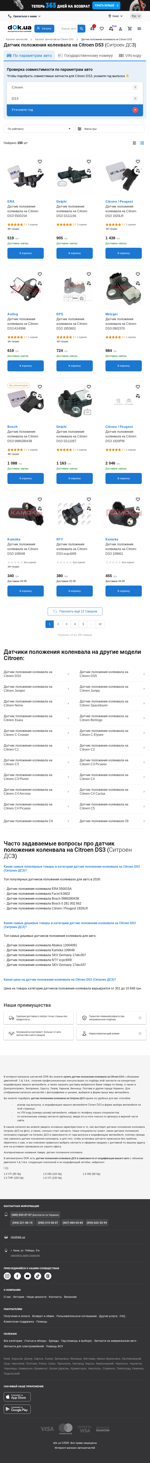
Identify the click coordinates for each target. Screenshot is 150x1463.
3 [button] (66, 624)
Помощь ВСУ (54, 1346)
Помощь (41, 1321)
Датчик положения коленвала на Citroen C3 (28, 762)
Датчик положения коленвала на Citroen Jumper (28, 688)
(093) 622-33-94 (97, 1222)
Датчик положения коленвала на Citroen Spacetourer (104, 703)
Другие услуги (108, 1316)
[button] (44, 29)
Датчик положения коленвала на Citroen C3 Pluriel (28, 777)
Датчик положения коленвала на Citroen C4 (104, 777)
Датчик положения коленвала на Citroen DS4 (28, 674)
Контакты (55, 1296)
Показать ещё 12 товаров (78, 611)
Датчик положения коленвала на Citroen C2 (104, 747)
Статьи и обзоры (35, 1340)
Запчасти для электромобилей (24, 1346)
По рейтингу (16, 128)
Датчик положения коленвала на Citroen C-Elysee (104, 733)
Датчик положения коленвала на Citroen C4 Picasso (28, 806)
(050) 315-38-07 (48, 1222)
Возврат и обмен (43, 1316)
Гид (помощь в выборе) (76, 1340)
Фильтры (112, 128)
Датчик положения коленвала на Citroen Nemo (28, 703)
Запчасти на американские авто (115, 1340)
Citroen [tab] (17, 87)
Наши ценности (36, 1296)
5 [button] (83, 624)
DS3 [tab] (15, 98)
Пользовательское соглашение (76, 1316)
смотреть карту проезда (25, 1255)
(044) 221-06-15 (22, 1222)
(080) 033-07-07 (22, 1214)
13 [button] (100, 624)
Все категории (13, 1340)
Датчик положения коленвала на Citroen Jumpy (104, 688)
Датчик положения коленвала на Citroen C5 (104, 806)
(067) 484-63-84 (73, 1222)
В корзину (26, 253)
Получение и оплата (17, 1316)
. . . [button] (92, 624)
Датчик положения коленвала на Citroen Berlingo (104, 718)
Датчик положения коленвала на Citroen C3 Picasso (104, 762)
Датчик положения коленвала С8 (104, 821)
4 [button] (75, 624)
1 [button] (49, 624)
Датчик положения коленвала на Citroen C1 (28, 747)
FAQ (122, 1316)
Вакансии (70, 1296)
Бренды (54, 1340)
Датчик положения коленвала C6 (28, 821)
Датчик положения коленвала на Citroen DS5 (104, 674)
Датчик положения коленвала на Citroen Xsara (28, 718)
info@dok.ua (18, 1237)
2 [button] (58, 624)
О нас (7, 1296)
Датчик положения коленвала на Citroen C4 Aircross (28, 791)
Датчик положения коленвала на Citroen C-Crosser (28, 733)
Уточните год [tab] (22, 110)
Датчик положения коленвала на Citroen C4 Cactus (104, 791)
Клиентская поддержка (19, 1321)
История (18, 1296)
